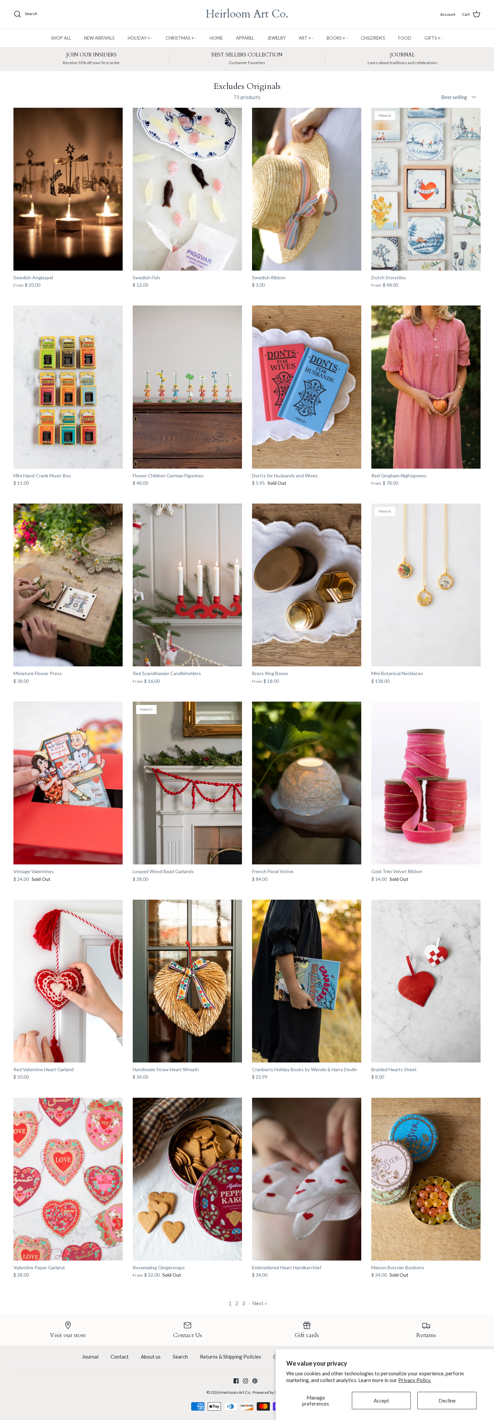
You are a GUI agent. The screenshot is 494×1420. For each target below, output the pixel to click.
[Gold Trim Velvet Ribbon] (426, 783)
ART (306, 38)
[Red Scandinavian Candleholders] (187, 585)
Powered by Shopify (270, 1392)
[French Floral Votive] (306, 783)
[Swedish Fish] (187, 189)
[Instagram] (245, 1380)
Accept (381, 1401)
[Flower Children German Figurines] (187, 386)
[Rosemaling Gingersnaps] (187, 1179)
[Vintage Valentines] (68, 783)
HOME (216, 38)
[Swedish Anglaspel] (68, 189)
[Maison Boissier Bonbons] (426, 1179)
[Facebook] (236, 1380)
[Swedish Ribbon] (306, 189)
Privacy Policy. (414, 1380)
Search (180, 1357)
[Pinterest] (254, 1380)
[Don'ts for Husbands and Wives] (306, 386)
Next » (259, 1303)
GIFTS (433, 38)
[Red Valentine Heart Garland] (68, 981)
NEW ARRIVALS (99, 38)
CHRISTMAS (181, 38)
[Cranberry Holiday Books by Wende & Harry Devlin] (306, 981)
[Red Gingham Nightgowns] (426, 386)
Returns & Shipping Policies (230, 1357)
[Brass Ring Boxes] (306, 585)
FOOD (404, 38)
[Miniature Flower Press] (68, 585)
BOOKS (337, 38)
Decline (447, 1401)
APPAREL (245, 38)
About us (151, 1357)
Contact (120, 1357)
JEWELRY (276, 38)
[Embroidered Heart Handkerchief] (306, 1179)
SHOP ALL (61, 38)
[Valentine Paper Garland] (68, 1179)
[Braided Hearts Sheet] (426, 981)
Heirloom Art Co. (235, 1392)
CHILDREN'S (373, 38)
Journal (90, 1357)
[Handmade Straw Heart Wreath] (187, 981)
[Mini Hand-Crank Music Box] (68, 386)
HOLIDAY (140, 38)
